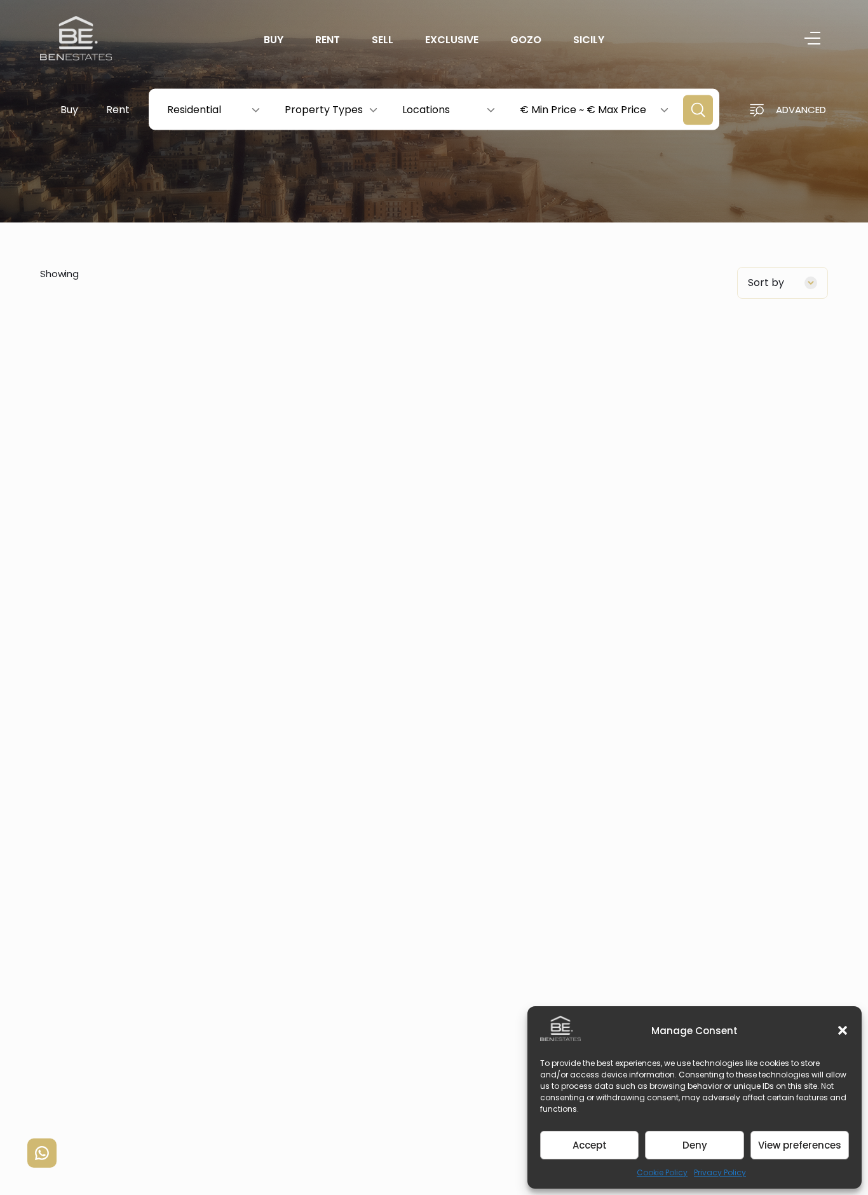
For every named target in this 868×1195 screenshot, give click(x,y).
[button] (842, 1030)
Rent (327, 39)
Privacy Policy (720, 1172)
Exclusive (451, 39)
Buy (273, 39)
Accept (590, 1145)
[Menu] (812, 40)
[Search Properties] (698, 110)
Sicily (588, 39)
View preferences (799, 1145)
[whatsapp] (42, 1153)
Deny (694, 1145)
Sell (382, 39)
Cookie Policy (662, 1172)
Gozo (525, 39)
